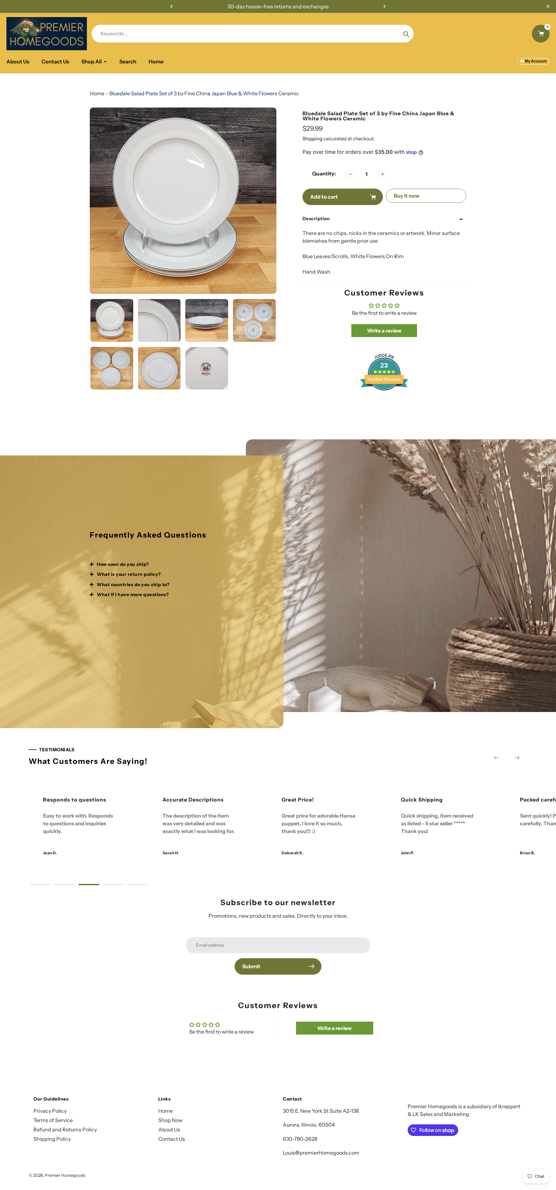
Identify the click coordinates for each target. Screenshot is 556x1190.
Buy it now (406, 195)
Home (97, 93)
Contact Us (171, 1139)
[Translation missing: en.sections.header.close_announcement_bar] (548, 6)
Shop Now (170, 1120)
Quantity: (324, 173)
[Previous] (172, 6)
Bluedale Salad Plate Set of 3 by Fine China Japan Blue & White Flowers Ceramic (204, 93)
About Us (169, 1129)
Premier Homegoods (65, 1175)
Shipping (312, 139)
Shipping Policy (52, 1139)
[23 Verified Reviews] (384, 401)
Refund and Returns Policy (65, 1129)
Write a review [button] (384, 330)
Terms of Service (53, 1120)
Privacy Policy (50, 1111)
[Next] (384, 6)
